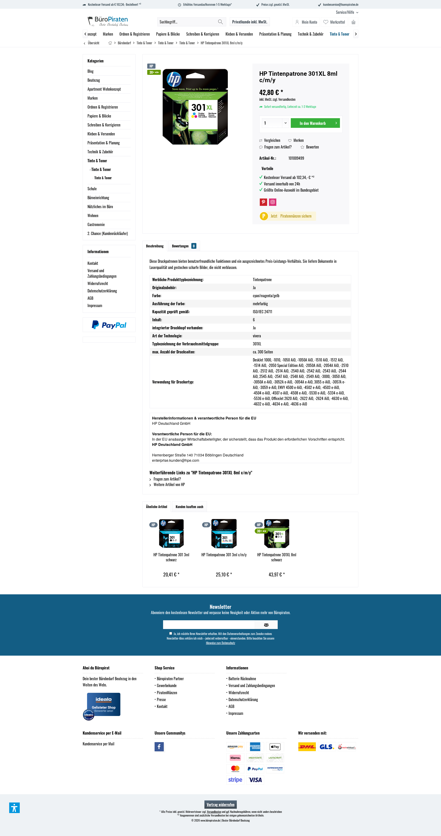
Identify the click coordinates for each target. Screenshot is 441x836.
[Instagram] (272, 202)
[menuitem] (345, 12)
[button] (14, 807)
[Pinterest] (263, 202)
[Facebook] (159, 746)
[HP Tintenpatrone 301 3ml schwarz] (171, 534)
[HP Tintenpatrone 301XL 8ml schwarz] (277, 534)
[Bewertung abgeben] (300, 86)
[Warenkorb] (353, 21)
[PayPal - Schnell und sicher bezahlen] (109, 324)
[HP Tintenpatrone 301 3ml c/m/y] (224, 534)
